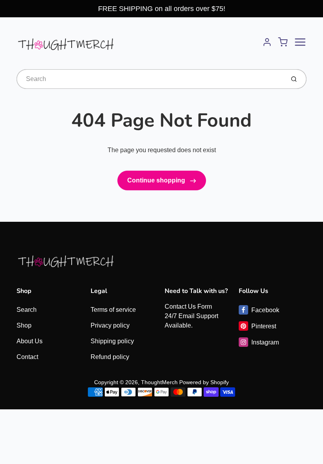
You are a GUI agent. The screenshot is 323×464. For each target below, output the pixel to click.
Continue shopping (157, 180)
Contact (27, 357)
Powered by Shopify (204, 382)
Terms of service (113, 309)
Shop (24, 325)
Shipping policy (112, 341)
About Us (30, 341)
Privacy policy (110, 325)
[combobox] (150, 79)
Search (27, 309)
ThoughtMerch (159, 382)
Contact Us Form (188, 306)
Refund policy (110, 357)
